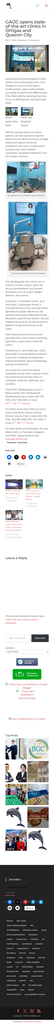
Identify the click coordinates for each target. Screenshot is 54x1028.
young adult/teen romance (35, 994)
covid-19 (10, 948)
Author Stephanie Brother (16, 926)
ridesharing (11, 981)
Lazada (10, 967)
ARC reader (21, 921)
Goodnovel (11, 958)
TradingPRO (11, 990)
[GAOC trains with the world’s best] (14, 484)
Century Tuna (21, 939)
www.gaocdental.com (16, 439)
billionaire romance (30, 930)
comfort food (27, 944)
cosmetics (39, 944)
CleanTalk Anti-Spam (32, 1022)
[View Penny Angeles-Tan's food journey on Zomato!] (27, 719)
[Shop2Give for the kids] (38, 795)
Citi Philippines (12, 944)
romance (22, 981)
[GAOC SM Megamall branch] (27, 111)
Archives (9, 648)
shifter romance (13, 985)
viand (22, 990)
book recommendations (16, 935)
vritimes (31, 990)
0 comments (33, 40)
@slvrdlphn (15, 879)
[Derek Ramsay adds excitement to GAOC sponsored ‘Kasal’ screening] (14, 515)
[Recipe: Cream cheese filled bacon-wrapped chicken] (38, 818)
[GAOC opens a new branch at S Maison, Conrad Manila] (34, 484)
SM (23, 985)
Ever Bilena (11, 953)
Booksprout (33, 935)
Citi (43, 939)
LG (17, 967)
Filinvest (22, 953)
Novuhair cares (13, 971)
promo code (11, 976)
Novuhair (40, 967)
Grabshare (30, 958)
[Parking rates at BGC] (38, 749)
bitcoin (44, 930)
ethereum (36, 948)
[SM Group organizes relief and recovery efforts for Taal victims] (16, 795)
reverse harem (36, 976)
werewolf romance (14, 994)
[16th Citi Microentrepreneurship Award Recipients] (16, 840)
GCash (32, 953)
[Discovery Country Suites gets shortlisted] (38, 772)
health (9, 962)
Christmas (34, 939)
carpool (10, 939)
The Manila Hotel (35, 985)
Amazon (10, 921)
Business (22, 40)
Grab (21, 958)
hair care (41, 958)
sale (31, 981)
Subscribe (40, 638)
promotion (24, 976)
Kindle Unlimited (32, 962)
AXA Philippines (13, 930)
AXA (32, 926)
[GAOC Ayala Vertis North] (11, 111)
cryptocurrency (23, 948)
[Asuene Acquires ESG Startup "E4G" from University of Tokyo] (16, 749)
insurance (19, 962)
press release (39, 971)
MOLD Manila (27, 967)
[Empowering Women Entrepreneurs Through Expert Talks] (16, 818)
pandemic (26, 971)
